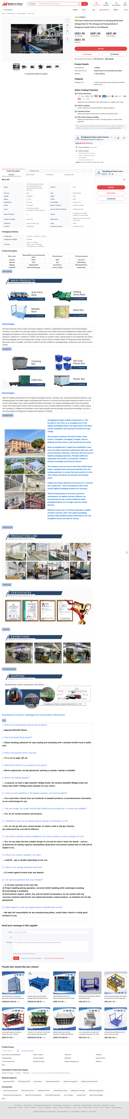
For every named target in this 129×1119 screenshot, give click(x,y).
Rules (125, 10)
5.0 (103, 174)
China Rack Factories (27, 1090)
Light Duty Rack (100, 1058)
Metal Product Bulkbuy (96, 1095)
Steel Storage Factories (60, 1090)
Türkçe (101, 1107)
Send (16, 958)
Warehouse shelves (38, 1061)
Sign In (78, 162)
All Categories (8, 10)
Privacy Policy (92, 1111)
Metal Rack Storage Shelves (33, 1095)
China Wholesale (57, 1105)
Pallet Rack (67, 1058)
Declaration (84, 1111)
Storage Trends (81, 1095)
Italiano (55, 1107)
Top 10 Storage (68, 1095)
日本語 (85, 1107)
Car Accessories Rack (8, 1061)
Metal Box (99, 1061)
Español (26, 1107)
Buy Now (101, 49)
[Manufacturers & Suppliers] (12, 4)
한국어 (79, 1107)
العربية (74, 1107)
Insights (112, 1105)
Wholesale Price (67, 1105)
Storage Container (38, 1058)
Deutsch (61, 1107)
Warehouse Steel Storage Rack (12, 1095)
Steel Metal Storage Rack (96, 1090)
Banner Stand (38, 1081)
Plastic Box (67, 1054)
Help (93, 10)
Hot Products (18, 1105)
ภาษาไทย (95, 1107)
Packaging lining (7, 1058)
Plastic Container (38, 1054)
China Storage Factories (10, 1090)
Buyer (83, 10)
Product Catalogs (28, 1051)
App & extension (104, 10)
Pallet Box (99, 1054)
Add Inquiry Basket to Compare (37, 74)
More (3, 1098)
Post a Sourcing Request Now (54, 958)
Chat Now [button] (115, 54)
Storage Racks (30, 13)
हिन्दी (90, 1107)
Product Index (97, 1105)
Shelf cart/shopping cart (71, 1061)
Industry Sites (76, 1105)
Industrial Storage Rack (52, 1081)
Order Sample (109, 59)
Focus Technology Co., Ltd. (52, 1111)
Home (3, 13)
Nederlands (68, 1107)
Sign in (125, 5)
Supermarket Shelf (8, 1081)
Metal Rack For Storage (78, 1090)
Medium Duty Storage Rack (89, 1081)
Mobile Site (105, 1105)
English (20, 1107)
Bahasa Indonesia (116, 1107)
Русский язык (47, 1107)
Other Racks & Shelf (24, 1081)
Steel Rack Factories (44, 1090)
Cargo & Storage (21, 13)
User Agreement (75, 1111)
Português (33, 1107)
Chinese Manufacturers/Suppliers (42, 1105)
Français (40, 1107)
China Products (28, 1105)
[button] (86, 174)
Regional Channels (87, 1105)
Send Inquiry (87, 54)
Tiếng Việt (107, 1107)
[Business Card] (124, 179)
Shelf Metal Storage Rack (52, 1095)
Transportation (11, 13)
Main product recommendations (11, 1054)
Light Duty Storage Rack (70, 1081)
